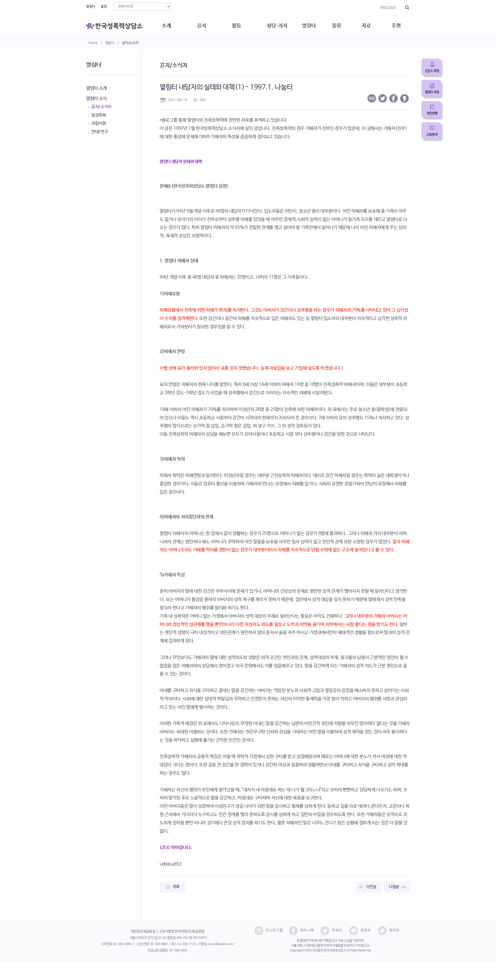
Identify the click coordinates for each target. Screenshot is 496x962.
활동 (236, 26)
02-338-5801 (159, 944)
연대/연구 (99, 131)
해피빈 (394, 930)
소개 (166, 26)
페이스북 (307, 930)
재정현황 (432, 113)
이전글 (371, 886)
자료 (366, 26)
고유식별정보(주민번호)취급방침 (182, 932)
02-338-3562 (178, 950)
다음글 (394, 886)
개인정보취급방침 (143, 932)
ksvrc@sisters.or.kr (221, 944)
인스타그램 (274, 930)
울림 (104, 7)
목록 (176, 886)
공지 (201, 26)
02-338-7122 (186, 944)
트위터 (337, 930)
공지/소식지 (130, 43)
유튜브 (366, 930)
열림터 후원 (432, 92)
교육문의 (432, 134)
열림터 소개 (96, 88)
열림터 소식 (96, 98)
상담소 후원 (432, 71)
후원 (396, 26)
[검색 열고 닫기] (407, 7)
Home (93, 43)
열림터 (110, 43)
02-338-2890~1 (124, 944)
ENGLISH (388, 7)
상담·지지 (277, 26)
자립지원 (98, 123)
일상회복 (98, 115)
